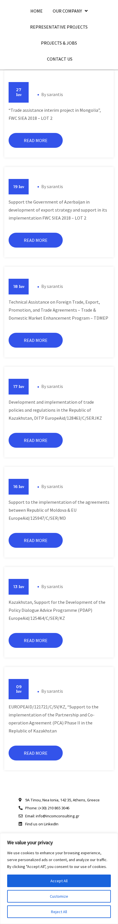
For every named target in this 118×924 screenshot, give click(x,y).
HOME (36, 11)
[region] (59, 878)
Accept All (59, 880)
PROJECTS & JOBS (59, 43)
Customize (59, 896)
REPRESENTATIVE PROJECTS (59, 27)
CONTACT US (59, 59)
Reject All (59, 911)
